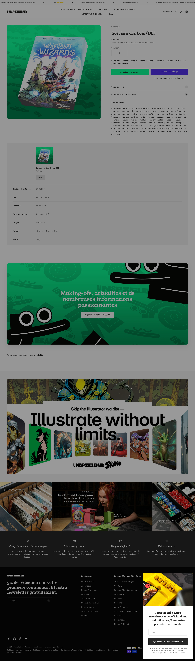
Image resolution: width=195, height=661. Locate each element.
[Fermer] (188, 578)
